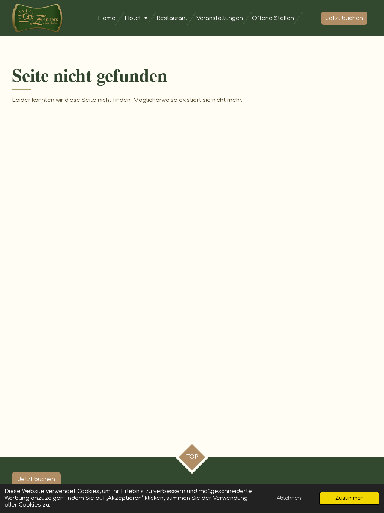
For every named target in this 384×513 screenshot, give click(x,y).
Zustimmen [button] (349, 498)
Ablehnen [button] (289, 498)
